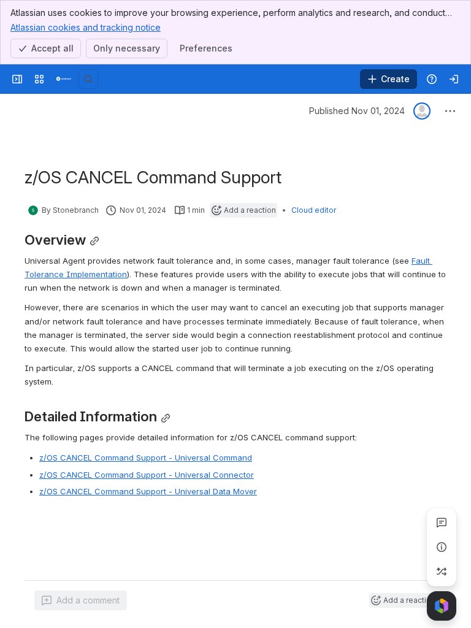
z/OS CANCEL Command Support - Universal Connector (146, 475)
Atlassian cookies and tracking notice (85, 27)
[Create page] (441, 571)
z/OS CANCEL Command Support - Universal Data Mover (148, 491)
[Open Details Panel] (441, 547)
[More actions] (450, 111)
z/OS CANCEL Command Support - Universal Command (145, 457)
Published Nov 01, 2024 (357, 110)
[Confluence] (64, 79)
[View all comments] (441, 522)
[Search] (88, 79)
